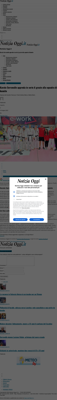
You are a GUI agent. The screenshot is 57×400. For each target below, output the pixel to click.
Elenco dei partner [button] (26, 208)
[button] (28, 199)
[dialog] (29, 200)
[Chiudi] (45, 179)
